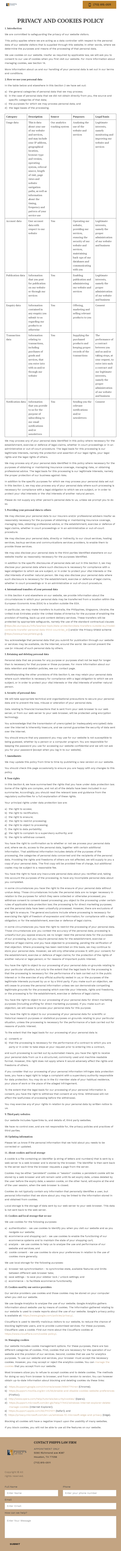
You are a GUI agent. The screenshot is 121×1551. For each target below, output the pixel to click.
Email (8, 1499)
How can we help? (16, 1513)
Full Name (11, 1487)
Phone (66, 1487)
